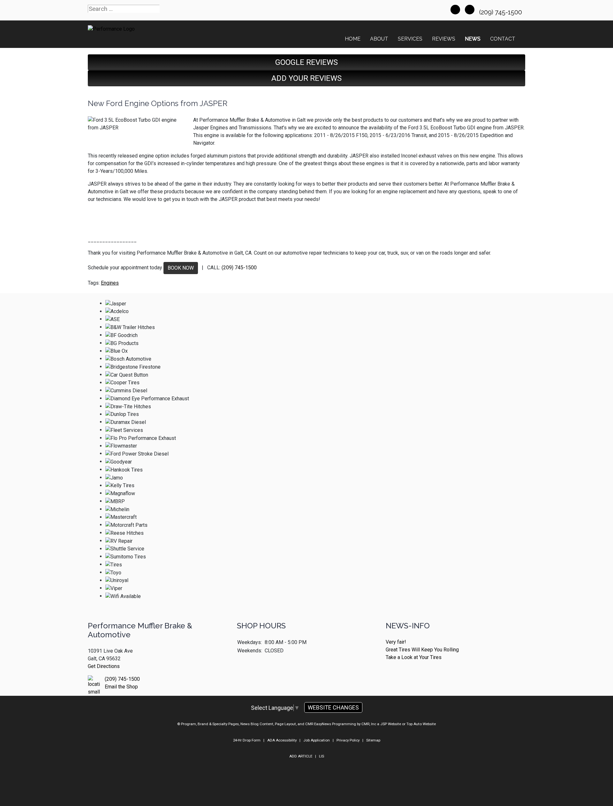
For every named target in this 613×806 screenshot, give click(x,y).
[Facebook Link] (455, 9)
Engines (110, 283)
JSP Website (390, 724)
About (379, 39)
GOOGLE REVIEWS (306, 62)
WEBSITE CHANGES (333, 707)
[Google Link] (469, 9)
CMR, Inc (368, 724)
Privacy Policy (348, 740)
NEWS (473, 39)
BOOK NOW (181, 268)
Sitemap (373, 740)
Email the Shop (121, 687)
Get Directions (104, 666)
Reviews (443, 39)
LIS (321, 756)
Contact (502, 39)
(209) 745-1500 (501, 12)
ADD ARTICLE (300, 756)
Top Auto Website (421, 724)
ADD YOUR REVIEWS (306, 78)
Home (352, 39)
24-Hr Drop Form (247, 740)
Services (410, 39)
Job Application (316, 740)
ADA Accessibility (282, 740)
